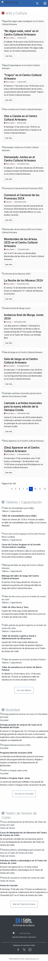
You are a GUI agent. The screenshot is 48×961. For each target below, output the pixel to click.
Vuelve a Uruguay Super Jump (15, 778)
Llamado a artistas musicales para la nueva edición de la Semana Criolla (23, 406)
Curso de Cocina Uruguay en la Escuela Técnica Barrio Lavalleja (21, 545)
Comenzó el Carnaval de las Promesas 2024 (21, 196)
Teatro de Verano (7, 828)
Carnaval (8, 202)
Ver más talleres (24, 690)
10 (35, 489)
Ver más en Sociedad (24, 794)
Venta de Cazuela (9, 885)
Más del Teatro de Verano (24, 904)
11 (40, 489)
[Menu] (45, 3)
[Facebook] (34, 3)
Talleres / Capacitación (12, 511)
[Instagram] (40, 3)
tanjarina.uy (35, 959)
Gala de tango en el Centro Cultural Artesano (21, 360)
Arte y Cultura (10, 38)
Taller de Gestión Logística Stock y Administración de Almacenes (19, 637)
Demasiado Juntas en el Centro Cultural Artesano (20, 158)
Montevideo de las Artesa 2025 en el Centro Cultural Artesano (21, 242)
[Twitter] (37, 3)
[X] (24, 949)
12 (45, 489)
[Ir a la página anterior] (8, 489)
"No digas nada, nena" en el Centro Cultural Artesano (21, 32)
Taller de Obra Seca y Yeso (15, 607)
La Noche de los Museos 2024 (23, 280)
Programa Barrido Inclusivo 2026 (16, 752)
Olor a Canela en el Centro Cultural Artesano (20, 117)
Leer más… (9, 56)
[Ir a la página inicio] (4, 489)
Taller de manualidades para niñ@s (19, 515)
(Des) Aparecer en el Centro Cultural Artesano (22, 449)
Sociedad (4, 720)
